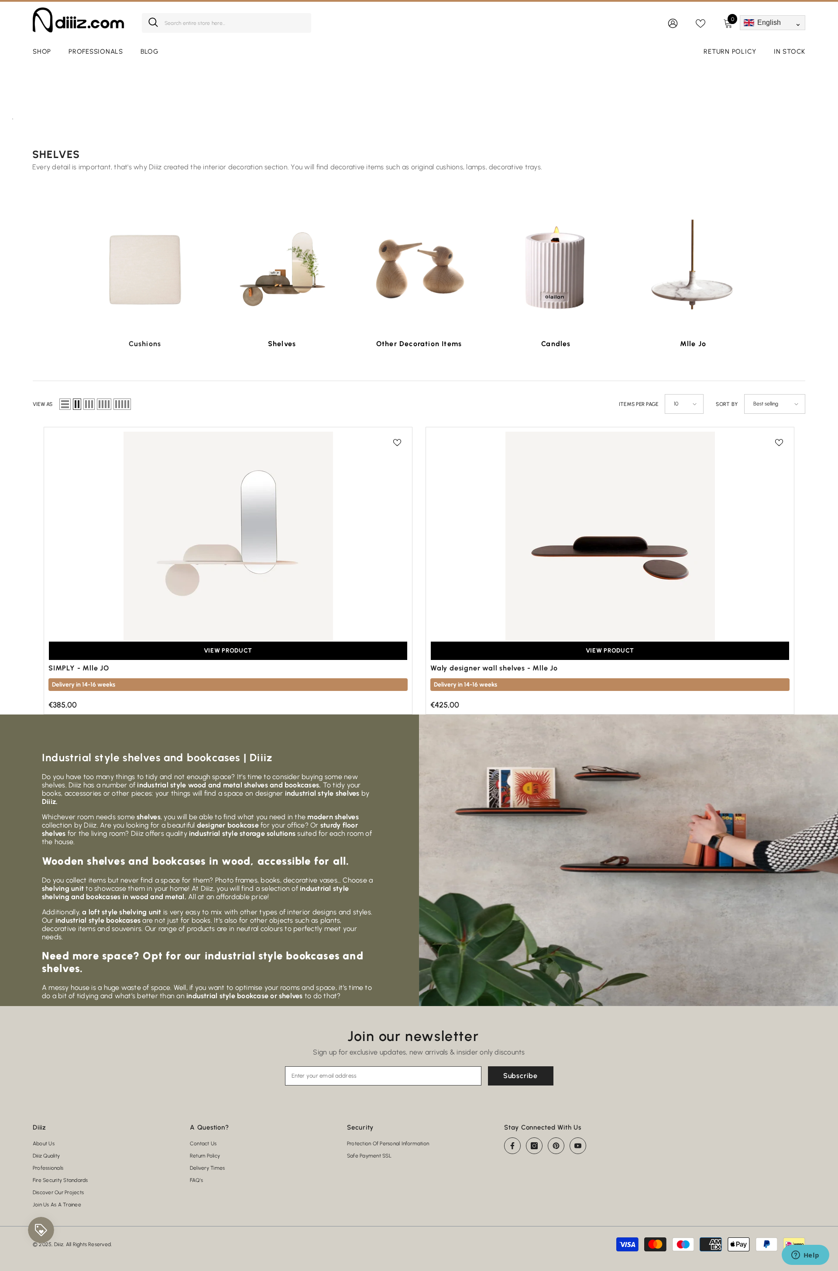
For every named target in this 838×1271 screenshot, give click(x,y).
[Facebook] (512, 1145)
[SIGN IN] (673, 23)
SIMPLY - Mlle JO (78, 668)
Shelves (282, 344)
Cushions (145, 344)
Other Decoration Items (419, 344)
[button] (65, 404)
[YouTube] (578, 1145)
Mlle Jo (693, 344)
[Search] (226, 23)
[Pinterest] (556, 1145)
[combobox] (234, 23)
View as (43, 404)
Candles (555, 344)
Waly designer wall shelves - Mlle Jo (494, 668)
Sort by (727, 404)
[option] (144, 283)
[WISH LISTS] (700, 22)
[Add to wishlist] (397, 442)
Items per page (638, 404)
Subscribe (520, 1076)
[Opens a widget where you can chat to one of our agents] (805, 1256)
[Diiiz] (145, 269)
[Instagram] (534, 1145)
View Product (228, 650)
